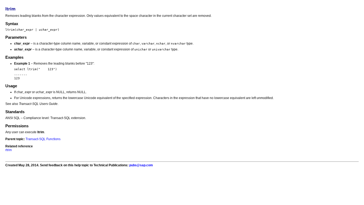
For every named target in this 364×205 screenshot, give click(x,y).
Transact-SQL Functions (43, 139)
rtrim (8, 150)
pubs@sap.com (141, 165)
